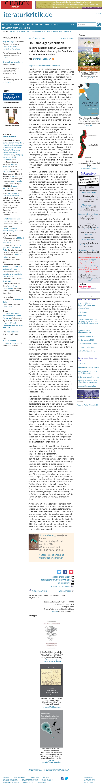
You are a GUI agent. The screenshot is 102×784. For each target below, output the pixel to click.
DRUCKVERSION (64, 583)
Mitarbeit (7, 28)
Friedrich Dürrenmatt (10, 158)
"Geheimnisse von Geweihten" (88, 206)
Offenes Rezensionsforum (13, 62)
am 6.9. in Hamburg (91, 228)
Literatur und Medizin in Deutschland (12, 275)
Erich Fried (7, 171)
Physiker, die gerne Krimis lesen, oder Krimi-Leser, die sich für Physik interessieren (88, 321)
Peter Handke (16, 181)
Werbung (41, 782)
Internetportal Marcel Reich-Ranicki (11, 194)
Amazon (89, 125)
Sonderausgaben (10, 136)
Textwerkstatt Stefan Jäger (89, 250)
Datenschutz (89, 780)
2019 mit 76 (7, 243)
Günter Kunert (8, 143)
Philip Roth (19, 143)
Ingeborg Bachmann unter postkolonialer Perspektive (87, 382)
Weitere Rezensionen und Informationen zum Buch (51, 556)
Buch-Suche (47, 780)
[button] (59, 572)
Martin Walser (10, 147)
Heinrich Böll (8, 145)
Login (27, 28)
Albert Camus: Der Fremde (88, 198)
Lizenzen (54, 611)
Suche (72, 24)
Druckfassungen (10, 780)
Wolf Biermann (14, 150)
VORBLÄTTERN (67, 38)
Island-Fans (82, 315)
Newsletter (28, 782)
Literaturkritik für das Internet (88, 367)
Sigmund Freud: (13, 325)
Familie (5, 58)
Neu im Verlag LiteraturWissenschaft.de (51, 660)
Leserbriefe (34, 777)
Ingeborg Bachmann (10, 187)
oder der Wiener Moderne (87, 344)
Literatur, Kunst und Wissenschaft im (12, 315)
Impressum (88, 777)
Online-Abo (7, 82)
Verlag (97, 13)
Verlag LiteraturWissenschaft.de (51, 707)
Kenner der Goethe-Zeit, (86, 336)
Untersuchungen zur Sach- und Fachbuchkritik (87, 372)
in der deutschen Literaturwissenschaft (11, 341)
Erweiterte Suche (30, 780)
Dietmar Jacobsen (42, 58)
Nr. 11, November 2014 (36, 31)
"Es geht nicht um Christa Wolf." (12, 247)
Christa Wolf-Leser (84, 351)
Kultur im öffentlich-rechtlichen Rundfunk (11, 47)
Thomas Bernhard (10, 165)
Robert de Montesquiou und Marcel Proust (12, 268)
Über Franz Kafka (88, 239)
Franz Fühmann (16, 176)
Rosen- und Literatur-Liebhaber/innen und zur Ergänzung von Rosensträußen (87, 306)
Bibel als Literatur (13, 332)
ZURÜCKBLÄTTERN (37, 38)
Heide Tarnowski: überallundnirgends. (11, 229)
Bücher (34, 24)
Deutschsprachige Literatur (58, 31)
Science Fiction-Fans (85, 327)
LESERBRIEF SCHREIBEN (61, 577)
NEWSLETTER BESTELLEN (60, 586)
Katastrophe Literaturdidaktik (88, 214)
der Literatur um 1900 (86, 340)
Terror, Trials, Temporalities (10, 287)
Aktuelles (7, 24)
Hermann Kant (8, 155)
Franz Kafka (7, 307)
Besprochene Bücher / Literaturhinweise (44, 65)
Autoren (44, 24)
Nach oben (88, 782)
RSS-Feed (6, 777)
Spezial (25, 24)
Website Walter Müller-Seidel (88, 405)
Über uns (17, 28)
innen (94, 351)
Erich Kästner (82, 364)
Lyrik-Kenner (82, 312)
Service (54, 24)
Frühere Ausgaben (18, 31)
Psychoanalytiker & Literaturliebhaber (85, 332)
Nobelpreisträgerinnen (88, 245)
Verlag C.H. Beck (89, 78)
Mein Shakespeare (10, 152)
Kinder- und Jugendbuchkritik (88, 377)
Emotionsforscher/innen (86, 347)
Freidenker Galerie (89, 192)
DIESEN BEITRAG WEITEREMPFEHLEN (55, 580)
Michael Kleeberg (47, 535)
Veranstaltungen (11, 782)
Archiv (17, 24)
